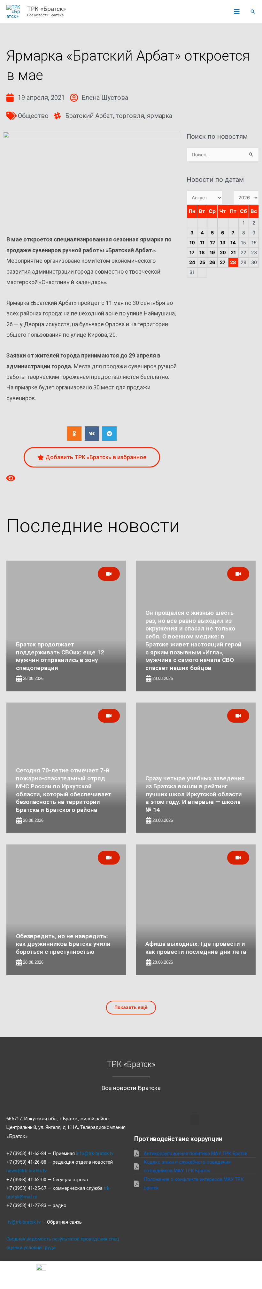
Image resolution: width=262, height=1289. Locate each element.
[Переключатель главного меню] (236, 11)
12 (212, 243)
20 (223, 252)
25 (202, 262)
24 (192, 262)
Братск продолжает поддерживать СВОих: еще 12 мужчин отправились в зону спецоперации (60, 656)
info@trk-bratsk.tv (94, 1153)
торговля (130, 116)
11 (202, 243)
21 (233, 252)
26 (212, 262)
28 (233, 262)
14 (233, 243)
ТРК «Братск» (46, 8)
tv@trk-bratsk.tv (24, 1222)
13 (223, 243)
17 (192, 252)
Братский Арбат (89, 116)
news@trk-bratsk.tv (26, 1171)
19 (212, 252)
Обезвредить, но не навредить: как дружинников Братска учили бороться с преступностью (63, 943)
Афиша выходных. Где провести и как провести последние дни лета (195, 947)
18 (202, 252)
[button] (253, 11)
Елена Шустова (104, 97)
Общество (33, 116)
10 (192, 243)
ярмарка (159, 116)
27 (223, 262)
